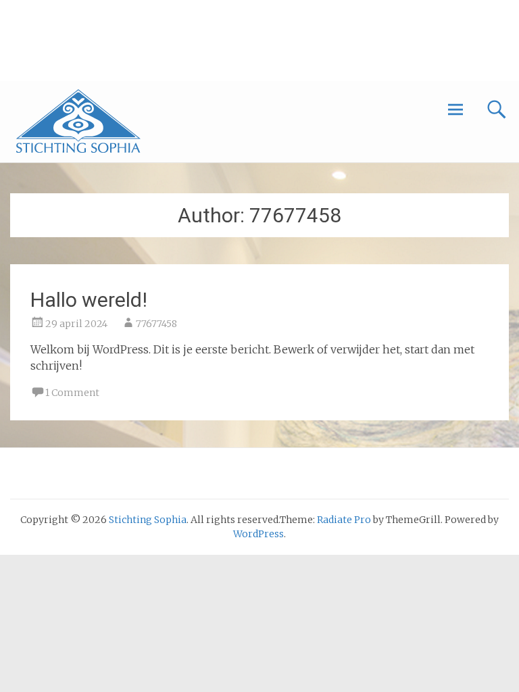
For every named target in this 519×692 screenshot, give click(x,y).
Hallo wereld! (88, 300)
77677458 (156, 324)
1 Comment (72, 393)
